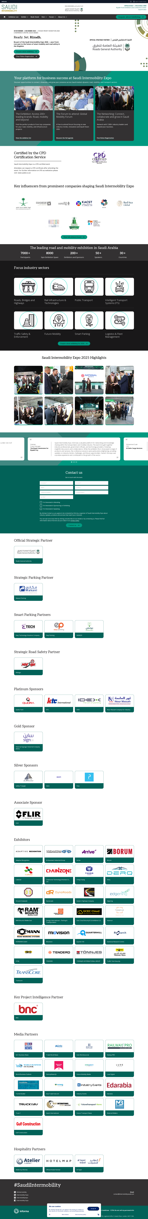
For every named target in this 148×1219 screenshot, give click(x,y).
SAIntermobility (22, 1192)
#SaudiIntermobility (37, 1185)
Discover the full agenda (64, 138)
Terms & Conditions (102, 1210)
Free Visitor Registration (25, 56)
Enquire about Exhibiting (129, 17)
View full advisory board (72, 237)
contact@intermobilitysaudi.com (123, 1194)
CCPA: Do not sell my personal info (122, 1210)
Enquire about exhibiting (25, 52)
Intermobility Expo (22, 1195)
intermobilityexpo (22, 1198)
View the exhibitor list (23, 138)
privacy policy (75, 521)
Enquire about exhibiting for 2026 (72, 343)
